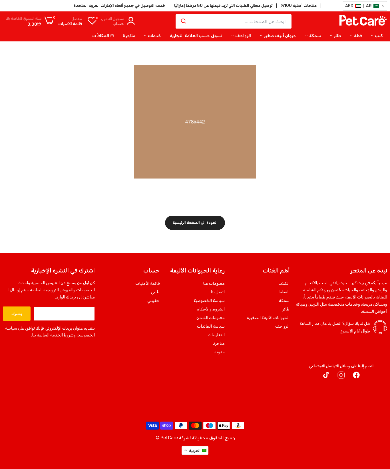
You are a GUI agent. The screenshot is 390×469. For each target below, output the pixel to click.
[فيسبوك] (356, 376)
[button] (365, 6)
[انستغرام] (341, 376)
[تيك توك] (326, 376)
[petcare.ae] (363, 21)
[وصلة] (16, 427)
